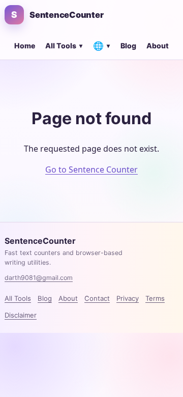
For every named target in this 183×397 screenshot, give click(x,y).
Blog (128, 45)
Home (24, 45)
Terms (155, 298)
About (157, 45)
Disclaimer (21, 315)
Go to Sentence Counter (91, 169)
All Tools (63, 45)
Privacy (127, 298)
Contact (97, 298)
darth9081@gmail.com (39, 277)
